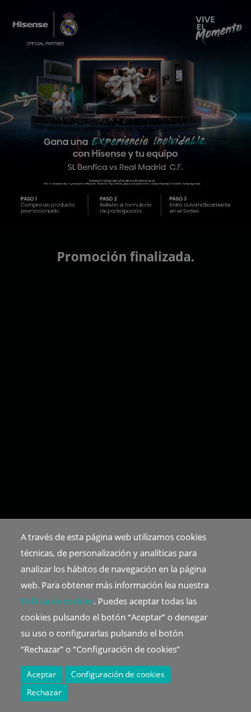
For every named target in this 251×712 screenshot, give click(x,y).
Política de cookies (57, 601)
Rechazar (44, 692)
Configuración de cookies (118, 674)
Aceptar (41, 674)
